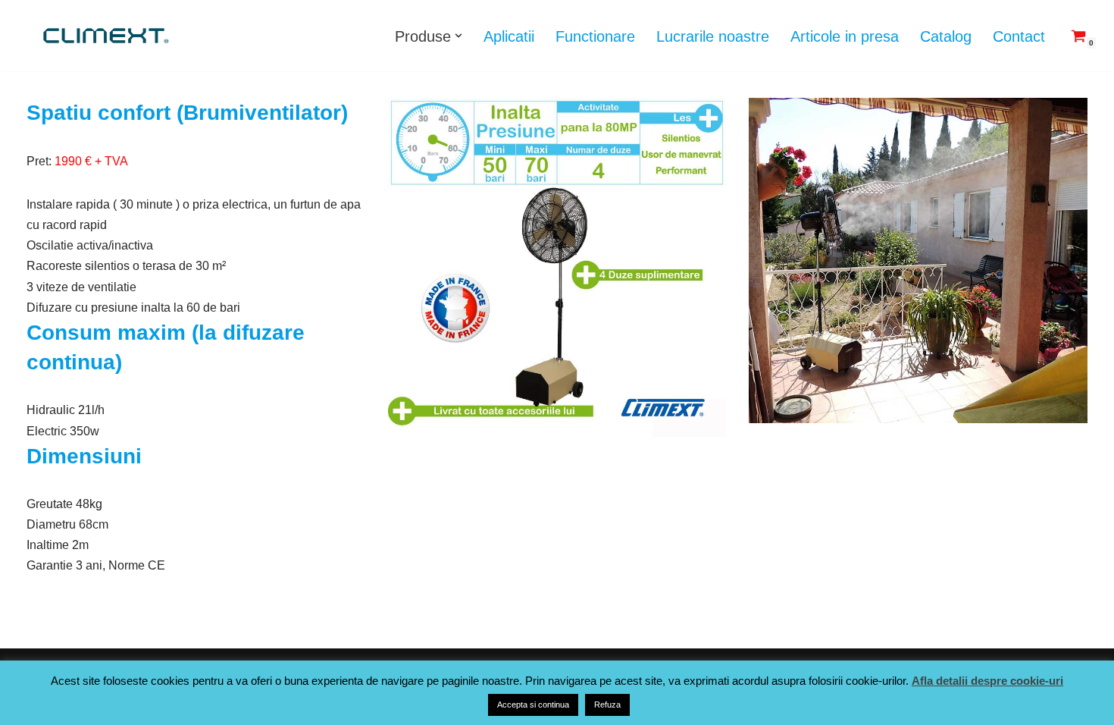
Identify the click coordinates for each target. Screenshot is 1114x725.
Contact (1019, 36)
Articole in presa (844, 36)
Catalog (946, 36)
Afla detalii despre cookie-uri (987, 680)
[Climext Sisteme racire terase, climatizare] (104, 36)
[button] (458, 35)
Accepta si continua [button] (533, 704)
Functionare (595, 36)
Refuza (607, 704)
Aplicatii (508, 36)
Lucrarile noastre (712, 36)
